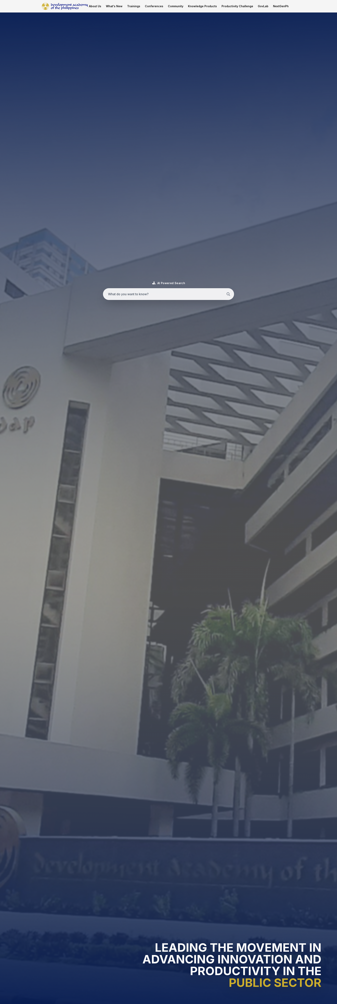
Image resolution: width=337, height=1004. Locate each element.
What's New (114, 6)
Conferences (154, 6)
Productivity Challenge (237, 6)
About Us (95, 6)
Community (175, 6)
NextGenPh (281, 6)
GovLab (263, 6)
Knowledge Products (202, 6)
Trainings (133, 6)
